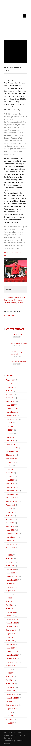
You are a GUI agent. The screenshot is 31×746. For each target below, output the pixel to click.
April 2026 (9, 394)
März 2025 (10, 437)
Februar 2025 (11, 441)
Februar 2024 (11, 483)
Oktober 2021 (11, 584)
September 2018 (12, 705)
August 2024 (10, 462)
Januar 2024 (10, 487)
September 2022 (12, 544)
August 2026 (10, 380)
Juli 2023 (9, 508)
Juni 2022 (9, 555)
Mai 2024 (9, 473)
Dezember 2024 (12, 448)
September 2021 (12, 587)
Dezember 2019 (12, 651)
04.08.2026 (17, 337)
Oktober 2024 (11, 455)
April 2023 (9, 519)
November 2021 (12, 580)
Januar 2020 (10, 648)
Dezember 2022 (12, 534)
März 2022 (10, 566)
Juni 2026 (9, 387)
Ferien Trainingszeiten (17, 334)
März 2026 (10, 398)
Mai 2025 (9, 430)
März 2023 (10, 523)
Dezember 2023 (12, 491)
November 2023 (12, 494)
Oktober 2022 (11, 541)
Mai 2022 (9, 559)
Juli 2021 (9, 594)
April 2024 (9, 476)
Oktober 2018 (11, 701)
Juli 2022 (9, 551)
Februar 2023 (11, 526)
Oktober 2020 (11, 626)
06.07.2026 (17, 356)
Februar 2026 (11, 401)
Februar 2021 (11, 612)
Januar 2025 (10, 444)
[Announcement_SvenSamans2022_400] (15, 51)
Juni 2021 (9, 598)
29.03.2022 (8, 75)
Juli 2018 (9, 712)
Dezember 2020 (12, 619)
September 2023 (12, 501)
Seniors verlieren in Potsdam (19, 343)
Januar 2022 (10, 573)
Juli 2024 (9, 466)
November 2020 (12, 623)
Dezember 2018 (12, 694)
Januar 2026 (10, 405)
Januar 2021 (10, 616)
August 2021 (10, 591)
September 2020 (12, 630)
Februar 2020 (11, 644)
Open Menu (24, 16)
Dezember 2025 (12, 408)
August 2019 (10, 666)
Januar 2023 (10, 530)
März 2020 (10, 641)
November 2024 (12, 451)
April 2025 (9, 433)
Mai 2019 (9, 676)
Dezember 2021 (12, 576)
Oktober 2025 (11, 416)
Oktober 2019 (11, 659)
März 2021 (10, 609)
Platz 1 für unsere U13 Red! (18, 361)
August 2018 (10, 709)
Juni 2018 (9, 716)
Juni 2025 (9, 426)
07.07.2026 (17, 346)
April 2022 (9, 562)
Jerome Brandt (9, 315)
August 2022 (10, 548)
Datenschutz (8, 738)
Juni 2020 (9, 637)
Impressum (19, 735)
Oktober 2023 (11, 498)
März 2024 (10, 480)
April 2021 (9, 605)
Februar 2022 (11, 569)
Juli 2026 (9, 383)
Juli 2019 (9, 669)
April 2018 (9, 719)
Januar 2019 (10, 691)
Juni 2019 (9, 673)
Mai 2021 (9, 601)
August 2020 (10, 634)
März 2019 (10, 684)
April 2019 (9, 680)
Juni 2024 (9, 469)
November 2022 (12, 537)
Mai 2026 (9, 391)
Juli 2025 (9, 423)
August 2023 (10, 505)
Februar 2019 (11, 687)
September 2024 (12, 458)
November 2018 (12, 698)
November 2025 (12, 412)
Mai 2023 (9, 516)
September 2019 (12, 662)
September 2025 (12, 419)
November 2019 (12, 655)
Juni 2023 (9, 512)
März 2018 (10, 723)
